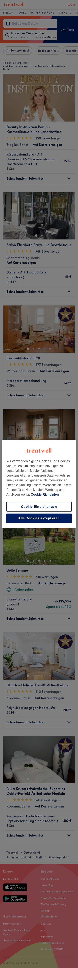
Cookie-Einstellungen (39, 506)
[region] (39, 484)
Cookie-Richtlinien (45, 494)
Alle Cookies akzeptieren (39, 518)
